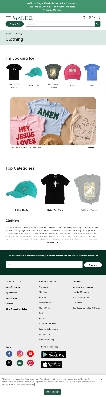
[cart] (98, 17)
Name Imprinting (46, 339)
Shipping (43, 292)
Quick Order (45, 308)
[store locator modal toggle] (84, 17)
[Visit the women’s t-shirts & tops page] (91, 147)
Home (8, 34)
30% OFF (14, 147)
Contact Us (44, 287)
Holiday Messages (81, 292)
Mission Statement (81, 297)
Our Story (77, 303)
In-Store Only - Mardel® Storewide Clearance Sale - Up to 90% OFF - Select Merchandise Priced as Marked (52, 6)
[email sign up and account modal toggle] (89, 17)
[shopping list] (93, 17)
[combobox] (60, 24)
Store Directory (13, 287)
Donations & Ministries (83, 287)
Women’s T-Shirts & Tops (30, 147)
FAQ (41, 313)
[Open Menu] (8, 18)
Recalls (42, 318)
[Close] (102, 379)
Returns (42, 297)
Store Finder (11, 298)
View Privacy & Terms (25, 384)
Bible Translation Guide (16, 309)
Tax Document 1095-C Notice (86, 308)
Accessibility (44, 334)
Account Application (48, 324)
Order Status (45, 303)
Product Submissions (48, 329)
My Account (11, 293)
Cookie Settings (52, 392)
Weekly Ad (14, 24)
